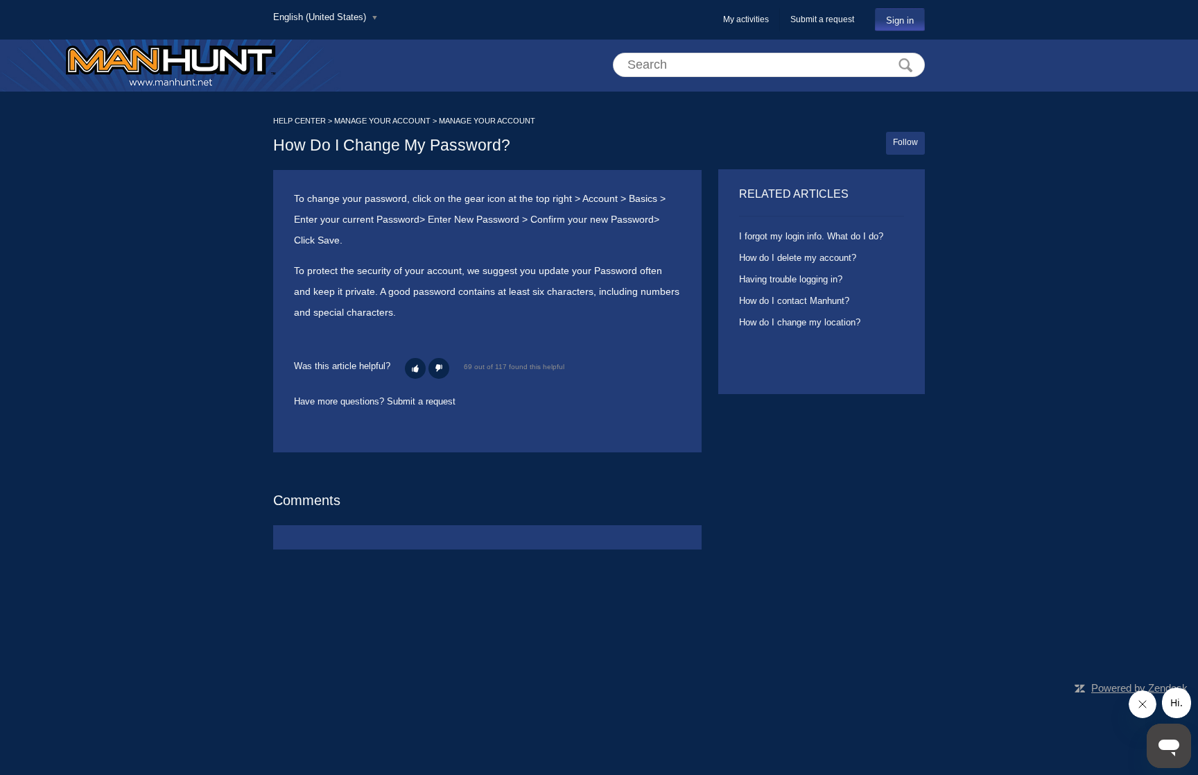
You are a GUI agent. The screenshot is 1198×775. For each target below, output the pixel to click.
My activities (746, 19)
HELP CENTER (299, 121)
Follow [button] (905, 142)
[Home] (170, 66)
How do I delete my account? (797, 258)
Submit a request (822, 19)
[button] (415, 368)
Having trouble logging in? (790, 279)
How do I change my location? (799, 322)
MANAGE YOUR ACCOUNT (382, 121)
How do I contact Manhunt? (794, 301)
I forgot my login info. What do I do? (811, 236)
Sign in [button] (900, 20)
